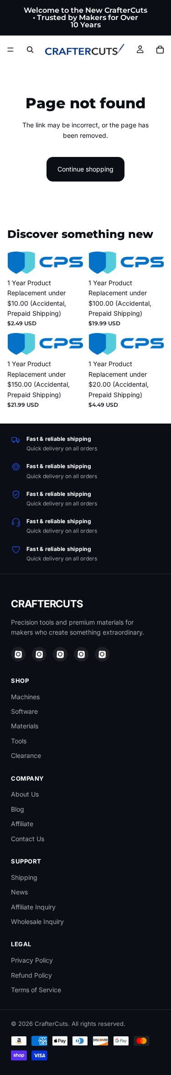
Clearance (26, 755)
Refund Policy (31, 975)
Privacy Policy (32, 960)
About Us (25, 794)
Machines (25, 697)
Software (24, 711)
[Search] (30, 50)
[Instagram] (18, 654)
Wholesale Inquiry (37, 921)
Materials (24, 726)
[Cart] (160, 50)
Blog (17, 809)
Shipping (24, 877)
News (19, 892)
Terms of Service (36, 990)
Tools (18, 741)
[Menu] (10, 49)
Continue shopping (85, 169)
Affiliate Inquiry (33, 907)
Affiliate (22, 824)
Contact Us (27, 839)
